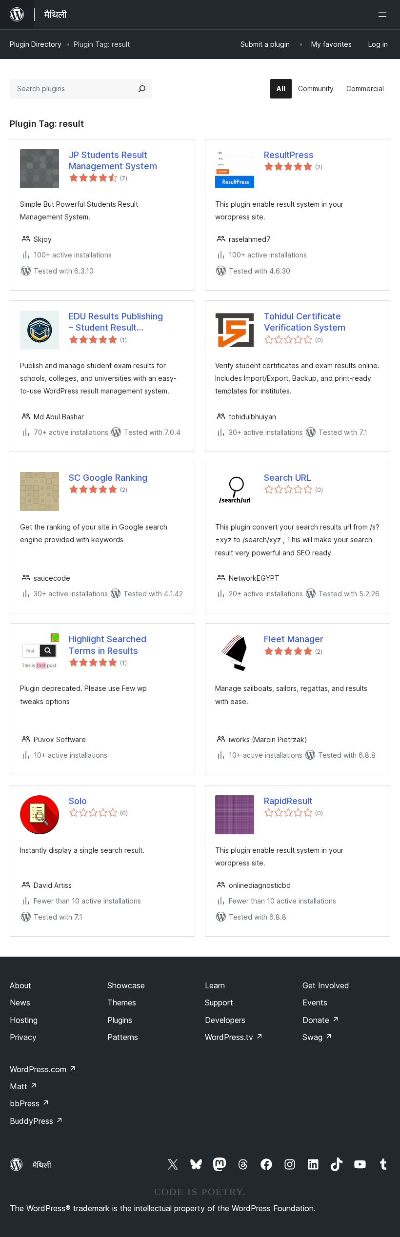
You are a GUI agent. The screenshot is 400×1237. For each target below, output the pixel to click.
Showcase (126, 985)
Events (314, 1002)
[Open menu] (384, 14)
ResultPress (289, 155)
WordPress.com (43, 1069)
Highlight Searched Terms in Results (107, 644)
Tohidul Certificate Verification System (304, 322)
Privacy (23, 1037)
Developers (225, 1020)
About (20, 985)
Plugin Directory (35, 44)
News (20, 1002)
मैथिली (42, 1165)
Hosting (24, 1020)
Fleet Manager (293, 639)
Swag (317, 1037)
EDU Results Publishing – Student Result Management (116, 322)
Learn (215, 985)
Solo (78, 801)
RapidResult (288, 801)
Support (219, 1002)
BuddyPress (36, 1121)
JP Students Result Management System (113, 160)
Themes (121, 1002)
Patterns (122, 1037)
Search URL (287, 477)
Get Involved (325, 985)
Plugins (119, 1020)
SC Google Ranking (108, 477)
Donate (320, 1020)
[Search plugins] (142, 88)
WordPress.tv (234, 1037)
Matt (23, 1086)
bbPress (29, 1103)
